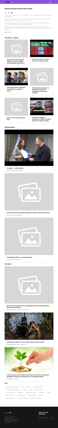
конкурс (9, 170)
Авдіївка (24, 344)
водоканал (20, 215)
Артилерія (41, 395)
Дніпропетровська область (18, 309)
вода (8, 215)
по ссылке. (29, 24)
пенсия (7, 32)
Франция (21, 170)
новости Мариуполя (23, 398)
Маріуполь (20, 392)
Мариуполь (10, 259)
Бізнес (27, 309)
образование (15, 170)
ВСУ (10, 32)
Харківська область (39, 389)
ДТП (15, 259)
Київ (17, 378)
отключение (14, 215)
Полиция (19, 259)
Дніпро (48, 392)
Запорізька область (10, 392)
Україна (9, 309)
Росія (23, 387)
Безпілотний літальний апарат (13, 389)
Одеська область (10, 395)
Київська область (21, 395)
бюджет (13, 378)
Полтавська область (11, 398)
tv (9, 2)
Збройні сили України (31, 392)
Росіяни (25, 389)
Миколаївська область (36, 398)
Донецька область (16, 344)
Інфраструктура (32, 395)
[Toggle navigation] (50, 2)
